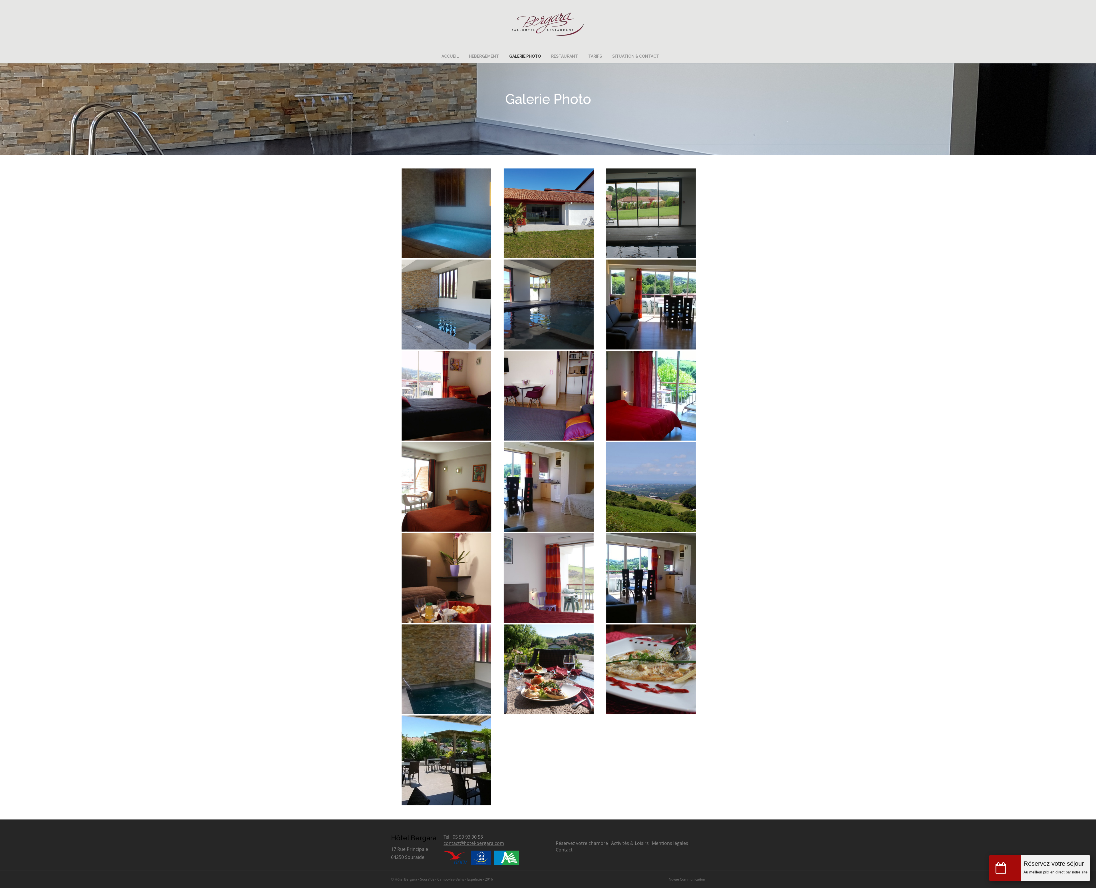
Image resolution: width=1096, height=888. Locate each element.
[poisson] (651, 669)
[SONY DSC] (651, 213)
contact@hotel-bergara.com (474, 843)
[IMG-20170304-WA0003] (446, 396)
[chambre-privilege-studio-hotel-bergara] (548, 487)
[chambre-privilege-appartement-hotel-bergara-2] (446, 578)
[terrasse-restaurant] (446, 760)
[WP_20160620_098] (651, 396)
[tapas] (548, 669)
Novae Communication (687, 879)
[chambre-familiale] (651, 578)
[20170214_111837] (446, 304)
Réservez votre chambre (582, 843)
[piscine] (446, 669)
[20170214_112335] (548, 213)
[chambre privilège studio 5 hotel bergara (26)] (651, 304)
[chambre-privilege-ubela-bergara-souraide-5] (548, 578)
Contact (564, 850)
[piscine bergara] (446, 213)
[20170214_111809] (548, 304)
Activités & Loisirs (630, 843)
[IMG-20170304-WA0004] (548, 396)
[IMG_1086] (446, 487)
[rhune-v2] (651, 487)
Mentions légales (670, 843)
